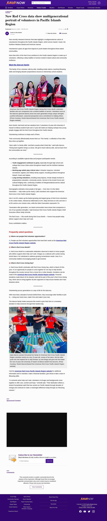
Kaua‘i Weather (27, 499)
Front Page (13, 496)
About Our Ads (53, 507)
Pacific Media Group (91, 504)
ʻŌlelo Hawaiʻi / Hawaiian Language (27, 507)
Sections (10, 7)
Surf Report (61, 7)
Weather (51, 7)
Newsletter (53, 504)
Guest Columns (13, 507)
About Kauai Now (53, 497)
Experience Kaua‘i (13, 511)
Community (8, 11)
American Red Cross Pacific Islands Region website (36, 274)
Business (30, 7)
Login (90, 3)
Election (70, 7)
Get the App (53, 500)
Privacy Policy (82, 507)
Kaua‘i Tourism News (26, 501)
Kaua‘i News (20, 7)
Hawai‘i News (13, 504)
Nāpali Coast (80, 7)
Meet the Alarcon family (19, 65)
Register (94, 3)
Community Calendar (94, 7)
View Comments (37, 487)
